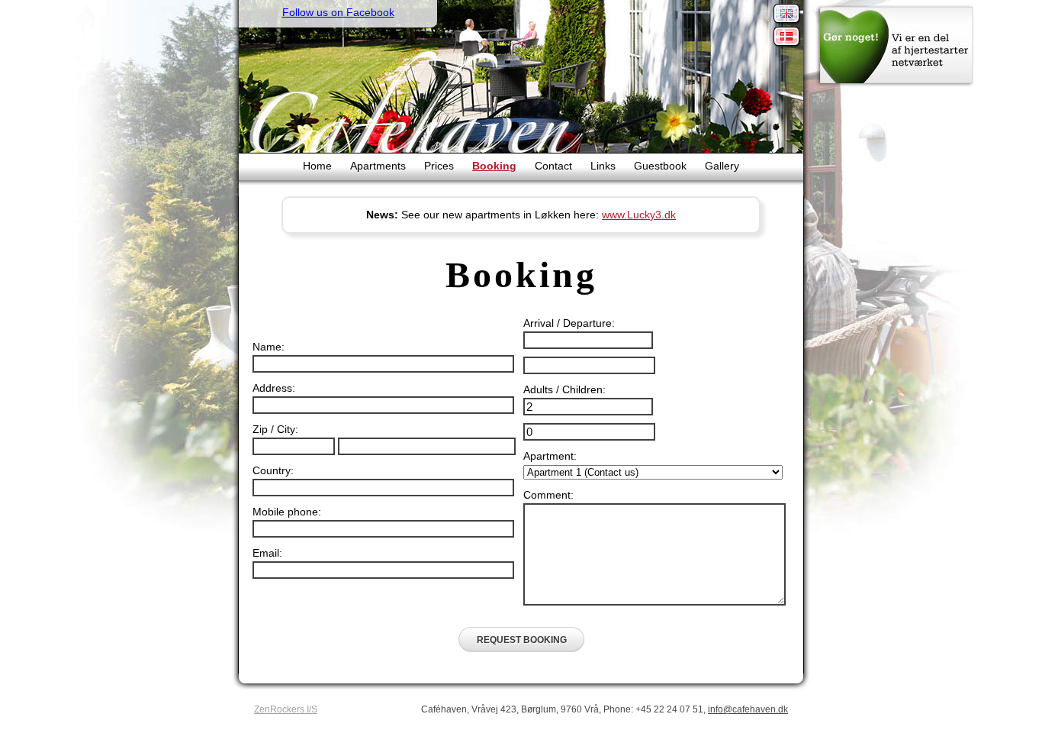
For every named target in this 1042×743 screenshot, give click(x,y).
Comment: (548, 495)
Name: (268, 347)
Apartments (378, 166)
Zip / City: (275, 429)
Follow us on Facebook (338, 12)
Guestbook (660, 166)
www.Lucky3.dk (639, 214)
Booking (494, 166)
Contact (553, 166)
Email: (267, 553)
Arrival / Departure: (569, 323)
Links (603, 166)
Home (317, 166)
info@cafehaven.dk (748, 709)
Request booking (522, 640)
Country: (273, 470)
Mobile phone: (286, 512)
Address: (273, 388)
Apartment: (550, 456)
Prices (439, 166)
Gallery (722, 166)
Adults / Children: (564, 389)
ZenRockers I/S (285, 709)
